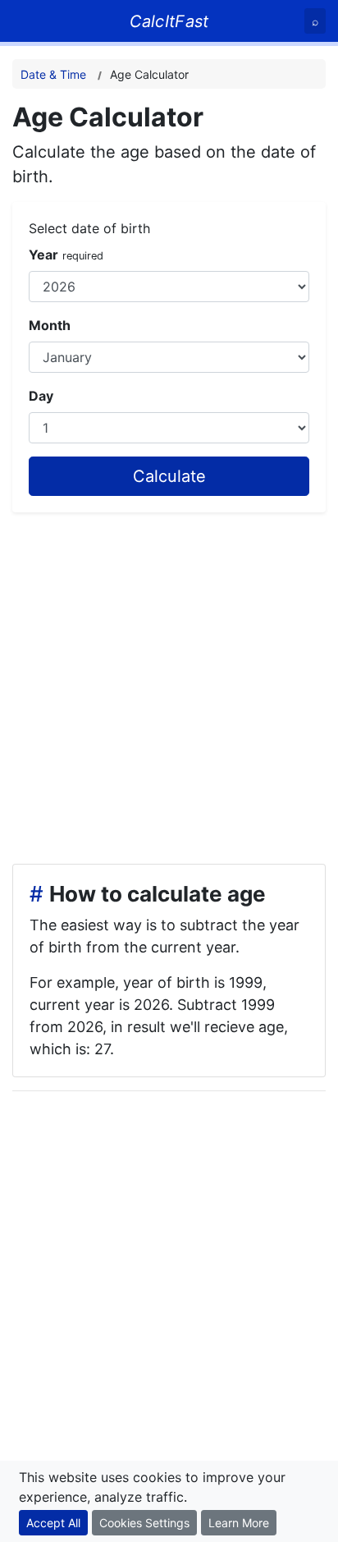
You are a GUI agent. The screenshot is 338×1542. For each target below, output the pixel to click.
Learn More (238, 1523)
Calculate (169, 476)
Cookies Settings (144, 1523)
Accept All (53, 1523)
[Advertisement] (169, 681)
